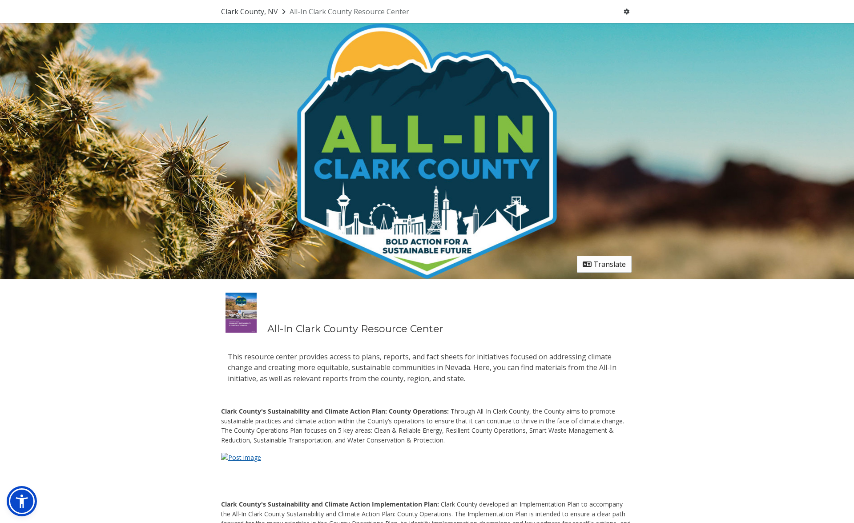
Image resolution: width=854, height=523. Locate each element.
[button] (22, 501)
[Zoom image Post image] (241, 456)
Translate (609, 264)
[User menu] (626, 12)
